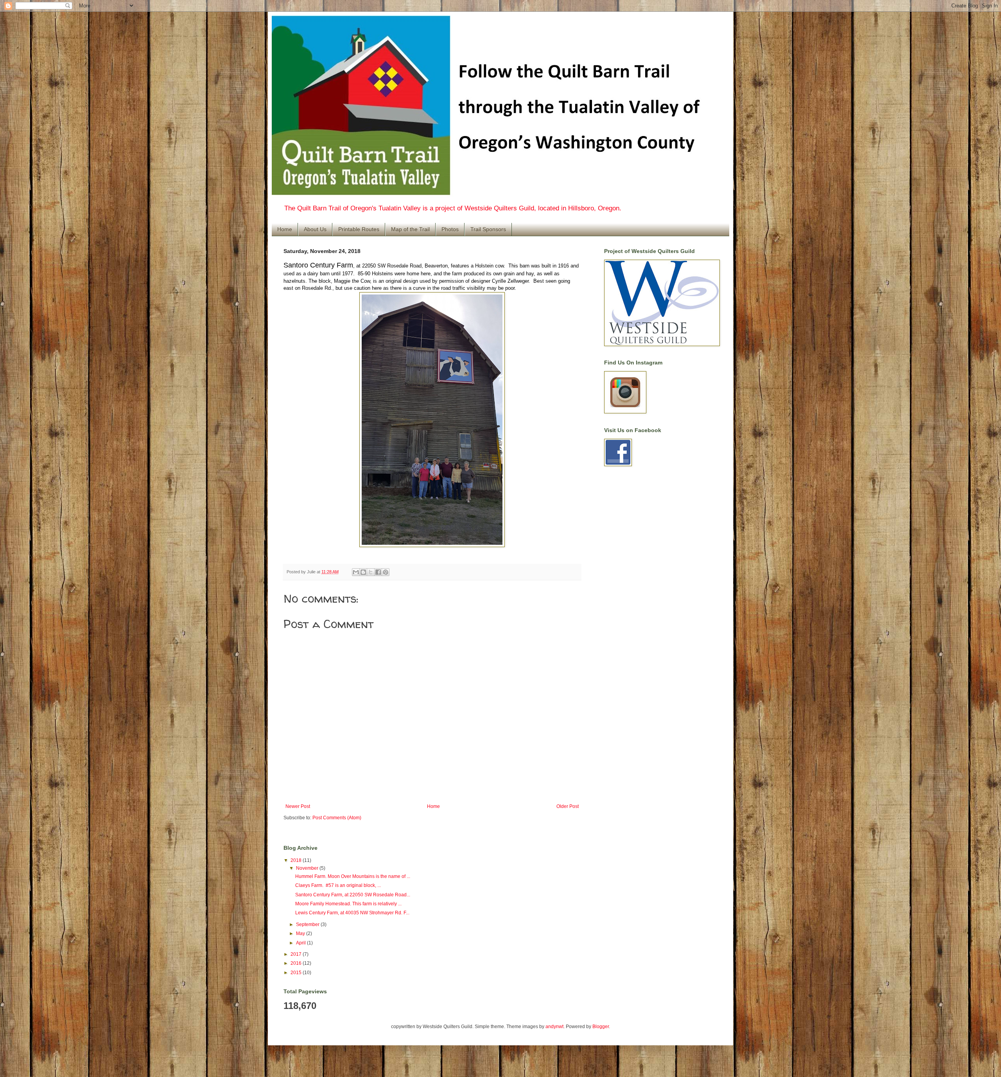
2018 (297, 860)
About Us (315, 229)
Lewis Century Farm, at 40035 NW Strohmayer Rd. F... (352, 912)
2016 (297, 963)
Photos (450, 229)
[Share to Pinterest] (385, 572)
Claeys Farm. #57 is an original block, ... (338, 885)
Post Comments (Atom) (336, 817)
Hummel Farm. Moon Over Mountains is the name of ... (352, 876)
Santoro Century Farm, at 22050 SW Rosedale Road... (352, 895)
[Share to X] (371, 572)
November (307, 868)
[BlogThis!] (363, 572)
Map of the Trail (410, 229)
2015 (297, 972)
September (308, 924)
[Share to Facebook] (378, 572)
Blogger (600, 1026)
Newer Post (297, 806)
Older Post (567, 806)
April (301, 943)
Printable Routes (358, 229)
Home (284, 229)
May (301, 933)
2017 (297, 954)
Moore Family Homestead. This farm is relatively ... (348, 903)
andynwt (554, 1026)
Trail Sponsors (488, 229)
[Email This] (356, 572)
